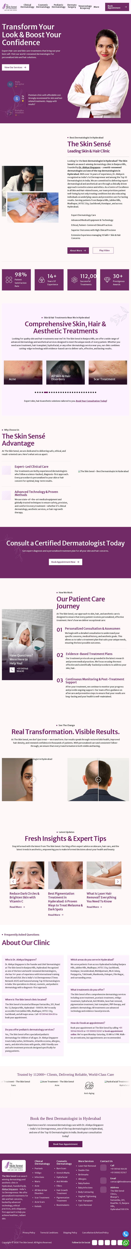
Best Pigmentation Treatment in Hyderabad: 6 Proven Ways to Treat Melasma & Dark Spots (39, 901)
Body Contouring (86, 1192)
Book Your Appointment (65, 1144)
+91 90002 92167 (94, 1031)
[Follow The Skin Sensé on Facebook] (100, 1242)
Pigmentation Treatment (63, 1199)
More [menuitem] (96, 7)
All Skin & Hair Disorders (18, 377)
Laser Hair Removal (87, 1166)
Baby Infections (85, 1187)
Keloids (38, 1206)
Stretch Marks (63, 1173)
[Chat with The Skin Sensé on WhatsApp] (125, 1242)
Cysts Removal (85, 1205)
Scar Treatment (62, 379)
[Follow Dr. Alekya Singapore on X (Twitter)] (120, 1242)
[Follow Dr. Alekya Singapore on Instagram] (107, 1242)
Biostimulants (63, 1205)
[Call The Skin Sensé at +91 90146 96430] (125, 1233)
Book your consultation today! (91, 401)
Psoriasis (39, 1168)
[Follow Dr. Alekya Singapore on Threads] (113, 1242)
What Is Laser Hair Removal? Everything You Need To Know (76, 897)
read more (28, 914)
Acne (37, 1186)
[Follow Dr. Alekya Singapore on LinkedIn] (94, 1242)
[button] (35, 392)
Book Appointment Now (63, 562)
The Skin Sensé (26, 1242)
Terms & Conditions (49, 1232)
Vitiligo (38, 1173)
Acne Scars (101, 379)
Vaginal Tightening (87, 1196)
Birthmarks (83, 1174)
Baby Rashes (84, 1183)
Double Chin (83, 1170)
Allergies (82, 1179)
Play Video (104, 250)
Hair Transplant (85, 1201)
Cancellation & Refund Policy (95, 1232)
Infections (39, 1177)
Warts (37, 1181)
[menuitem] (27, 7)
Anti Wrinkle (62, 1181)
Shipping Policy (70, 1232)
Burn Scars (61, 1168)
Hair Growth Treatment (62, 1192)
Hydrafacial (62, 1177)
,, (119, 1200)
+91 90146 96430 (22, 670)
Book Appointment (114, 7)
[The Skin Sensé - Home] (14, 1166)
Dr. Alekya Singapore (89, 167)
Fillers (59, 1186)
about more (76, 250)
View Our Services (13, 67)
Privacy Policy (29, 1232)
